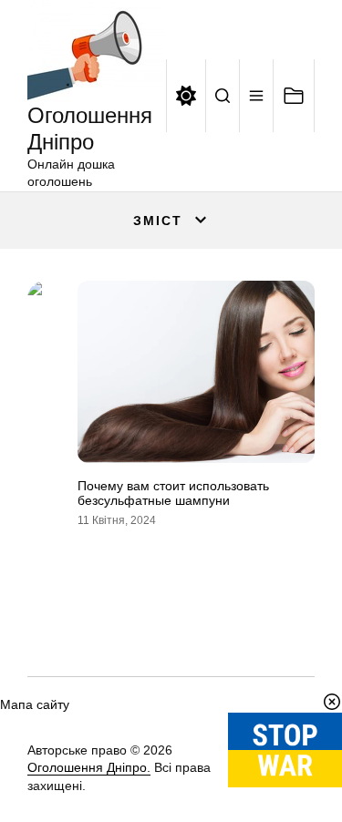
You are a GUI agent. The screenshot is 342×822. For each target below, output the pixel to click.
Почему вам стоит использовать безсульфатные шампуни (173, 493)
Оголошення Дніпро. (88, 767)
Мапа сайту (34, 704)
